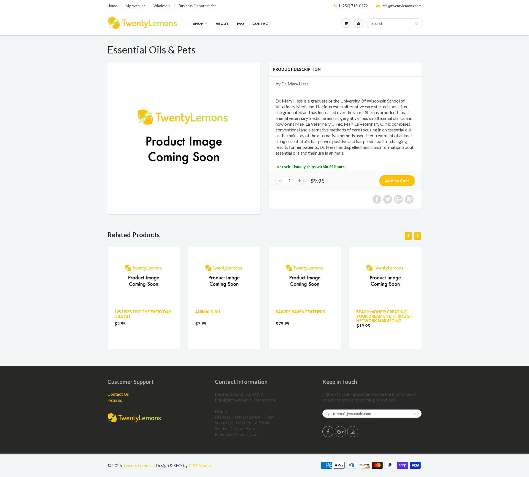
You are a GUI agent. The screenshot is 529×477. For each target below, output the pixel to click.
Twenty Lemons (138, 465)
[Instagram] (352, 431)
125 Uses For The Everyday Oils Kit (142, 314)
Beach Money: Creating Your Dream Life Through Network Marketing (384, 316)
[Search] (416, 23)
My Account (135, 6)
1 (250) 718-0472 (353, 6)
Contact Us (118, 394)
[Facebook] (327, 431)
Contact (261, 23)
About (222, 23)
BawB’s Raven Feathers (300, 311)
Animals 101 (207, 311)
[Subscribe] (415, 413)
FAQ (240, 23)
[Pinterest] (340, 431)
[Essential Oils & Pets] (183, 137)
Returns (114, 400)
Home (112, 6)
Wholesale (161, 6)
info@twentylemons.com (402, 6)
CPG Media (199, 465)
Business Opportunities (197, 6)
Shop (198, 23)
